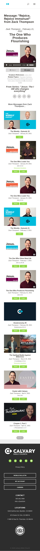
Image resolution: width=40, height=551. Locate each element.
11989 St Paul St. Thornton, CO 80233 (20, 519)
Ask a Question (20, 501)
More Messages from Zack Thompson (20, 80)
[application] (20, 65)
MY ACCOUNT (20, 481)
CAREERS (20, 487)
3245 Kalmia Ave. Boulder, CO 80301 (20, 511)
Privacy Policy (20, 467)
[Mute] (28, 65)
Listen (28, 70)
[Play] (7, 65)
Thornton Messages (14, 79)
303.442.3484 (20, 499)
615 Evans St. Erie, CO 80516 (20, 515)
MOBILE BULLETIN (20, 475)
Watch (13, 70)
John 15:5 (28, 75)
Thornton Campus (25, 77)
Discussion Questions (20, 168)
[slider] (17, 65)
